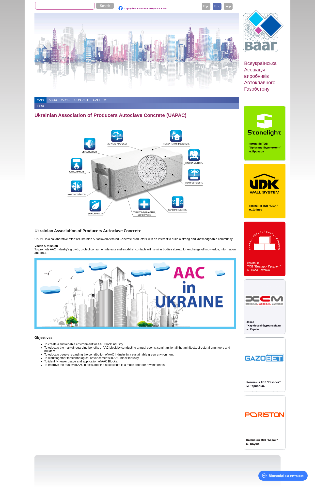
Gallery (100, 100)
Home (40, 105)
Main (40, 100)
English (217, 6)
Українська (228, 6)
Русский (206, 6)
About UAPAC (59, 100)
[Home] (264, 31)
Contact (81, 100)
